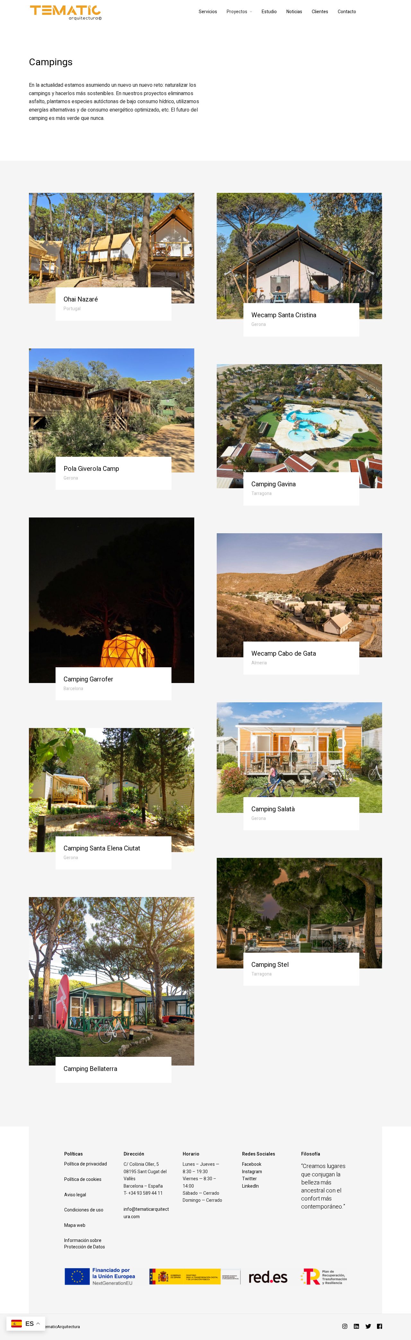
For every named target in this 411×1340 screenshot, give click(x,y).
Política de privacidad (85, 1163)
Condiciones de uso (83, 1209)
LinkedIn (250, 1186)
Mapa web (74, 1225)
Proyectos (237, 11)
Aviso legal (75, 1194)
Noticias (294, 11)
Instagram (252, 1171)
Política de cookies (82, 1179)
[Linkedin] (356, 1327)
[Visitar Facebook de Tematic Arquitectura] (379, 1327)
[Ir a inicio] (103, 12)
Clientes (320, 11)
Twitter (249, 1178)
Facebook (251, 1164)
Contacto (347, 11)
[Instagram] (344, 1327)
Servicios (208, 11)
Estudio (269, 11)
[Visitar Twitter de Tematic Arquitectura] (368, 1327)
